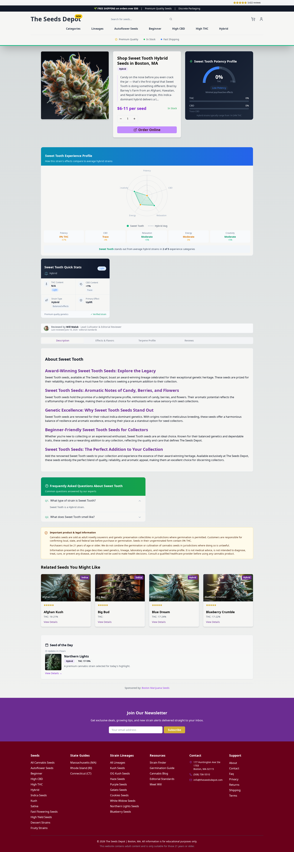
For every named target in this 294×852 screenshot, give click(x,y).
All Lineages (117, 762)
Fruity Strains (39, 828)
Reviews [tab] (189, 340)
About (233, 763)
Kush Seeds (117, 768)
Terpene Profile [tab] (147, 340)
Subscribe (174, 730)
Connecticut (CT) (80, 773)
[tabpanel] (147, 410)
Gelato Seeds (118, 790)
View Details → (53, 673)
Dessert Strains (40, 822)
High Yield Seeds (41, 817)
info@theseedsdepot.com (208, 779)
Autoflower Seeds (42, 768)
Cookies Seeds (119, 795)
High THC (37, 784)
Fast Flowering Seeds (44, 811)
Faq (231, 774)
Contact (234, 768)
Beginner (36, 773)
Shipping (235, 790)
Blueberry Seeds (120, 811)
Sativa (34, 806)
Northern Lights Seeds (124, 806)
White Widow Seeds (122, 801)
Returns (234, 785)
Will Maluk (72, 326)
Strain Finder (158, 762)
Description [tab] (62, 340)
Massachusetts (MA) (83, 762)
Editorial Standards (162, 779)
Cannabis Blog (159, 773)
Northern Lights (76, 656)
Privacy (233, 779)
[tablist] (147, 340)
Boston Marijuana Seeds (155, 687)
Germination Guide (162, 768)
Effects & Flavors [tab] (104, 340)
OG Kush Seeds (120, 773)
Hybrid (35, 790)
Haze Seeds (117, 779)
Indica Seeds (39, 795)
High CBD (37, 779)
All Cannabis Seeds (43, 762)
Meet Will (156, 784)
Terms (233, 795)
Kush (34, 801)
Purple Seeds (118, 784)
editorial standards (88, 329)
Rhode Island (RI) (81, 768)
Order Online (149, 129)
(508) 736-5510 (201, 774)
